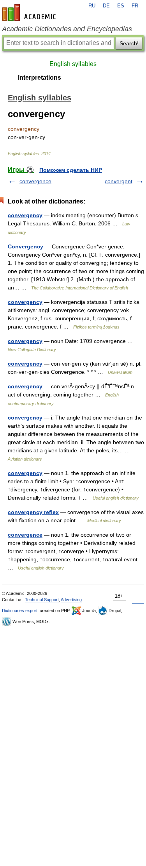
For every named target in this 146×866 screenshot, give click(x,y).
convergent (118, 181)
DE (106, 6)
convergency (25, 215)
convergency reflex (33, 512)
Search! (129, 43)
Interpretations (39, 77)
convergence (35, 181)
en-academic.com (30, 12)
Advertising (71, 599)
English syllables (73, 64)
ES (120, 6)
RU (91, 6)
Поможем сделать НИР (70, 170)
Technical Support (42, 599)
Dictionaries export (19, 610)
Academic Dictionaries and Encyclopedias (67, 29)
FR (135, 6)
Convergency (25, 246)
